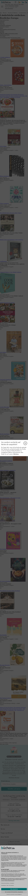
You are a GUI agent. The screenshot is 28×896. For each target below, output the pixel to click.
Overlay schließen (25, 443)
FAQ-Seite (16, 454)
